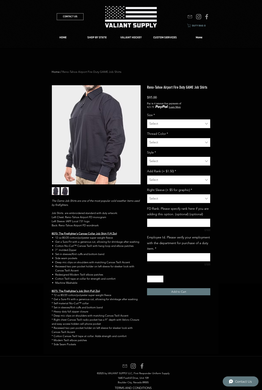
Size (151, 115)
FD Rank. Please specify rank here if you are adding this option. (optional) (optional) (178, 211)
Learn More (175, 107)
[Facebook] (206, 16)
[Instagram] (198, 16)
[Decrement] (150, 279)
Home (56, 71)
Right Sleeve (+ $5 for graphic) (169, 190)
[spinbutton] (155, 279)
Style (151, 152)
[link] (198, 25)
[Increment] (160, 279)
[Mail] (190, 16)
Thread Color (157, 134)
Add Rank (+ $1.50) (161, 171)
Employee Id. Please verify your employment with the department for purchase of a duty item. (178, 243)
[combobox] (178, 123)
